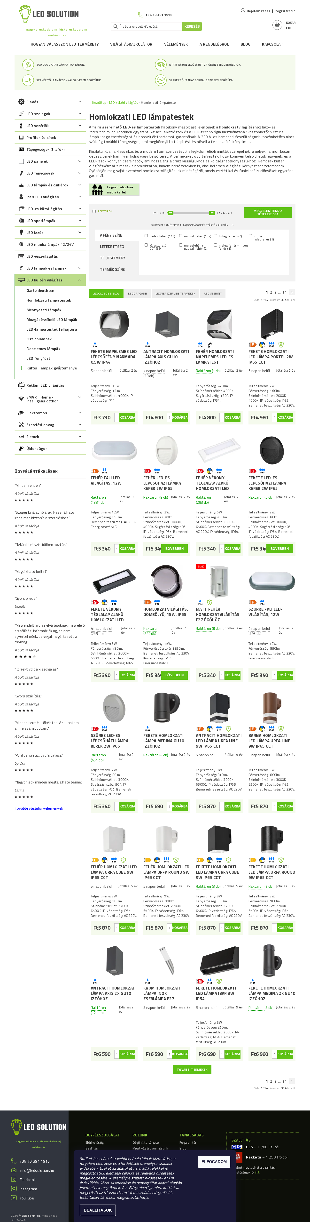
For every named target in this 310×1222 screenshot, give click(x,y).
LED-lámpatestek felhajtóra (52, 329)
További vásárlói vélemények (39, 808)
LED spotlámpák (40, 221)
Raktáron (105, 211)
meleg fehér (162, 236)
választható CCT (158, 246)
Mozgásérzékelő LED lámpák (52, 319)
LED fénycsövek (40, 173)
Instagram (28, 1189)
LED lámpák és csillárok (47, 185)
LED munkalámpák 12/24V (50, 244)
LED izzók (35, 232)
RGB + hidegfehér (263, 237)
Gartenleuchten (40, 290)
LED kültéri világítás (44, 280)
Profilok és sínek (41, 137)
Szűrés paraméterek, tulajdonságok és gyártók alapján (190, 225)
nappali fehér (197, 236)
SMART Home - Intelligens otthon (42, 399)
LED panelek (37, 161)
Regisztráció (285, 10)
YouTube (27, 1198)
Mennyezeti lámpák (44, 310)
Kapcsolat (272, 44)
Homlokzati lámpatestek (49, 300)
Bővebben (174, 549)
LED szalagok (38, 114)
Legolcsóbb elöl (106, 293)
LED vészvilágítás (42, 256)
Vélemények (176, 44)
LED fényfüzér (39, 358)
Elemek (32, 436)
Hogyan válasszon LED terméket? (65, 44)
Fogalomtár (187, 1142)
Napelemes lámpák (43, 348)
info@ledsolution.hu (37, 1170)
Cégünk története (145, 1142)
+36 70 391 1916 (35, 1161)
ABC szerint (213, 293)
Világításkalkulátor (131, 44)
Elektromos (36, 413)
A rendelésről (214, 44)
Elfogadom (214, 1162)
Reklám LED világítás (45, 385)
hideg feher (230, 236)
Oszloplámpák (39, 339)
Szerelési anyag (40, 425)
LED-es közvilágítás (44, 209)
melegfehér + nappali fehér (195, 246)
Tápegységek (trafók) (45, 149)
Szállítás (91, 1148)
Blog (245, 44)
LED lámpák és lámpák (46, 268)
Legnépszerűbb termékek (175, 293)
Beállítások (98, 1210)
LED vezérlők (37, 125)
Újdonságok (36, 448)
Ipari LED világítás (42, 197)
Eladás (32, 102)
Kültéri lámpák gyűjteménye (52, 368)
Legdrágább (137, 293)
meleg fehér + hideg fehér (233, 246)
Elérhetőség (94, 1142)
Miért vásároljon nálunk (150, 1148)
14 (284, 292)
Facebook (28, 1179)
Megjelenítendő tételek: (268, 212)
